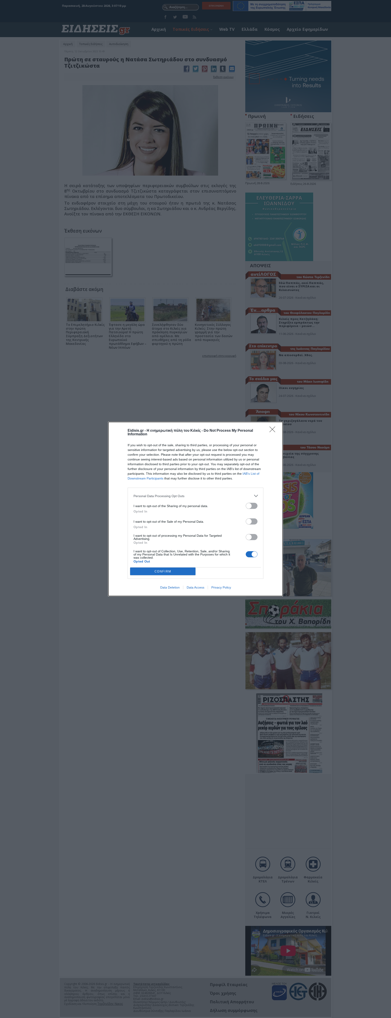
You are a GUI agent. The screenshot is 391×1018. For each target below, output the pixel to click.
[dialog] (195, 509)
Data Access (195, 587)
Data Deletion (170, 587)
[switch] (251, 506)
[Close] (273, 431)
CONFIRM (163, 571)
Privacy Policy (221, 587)
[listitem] (195, 496)
